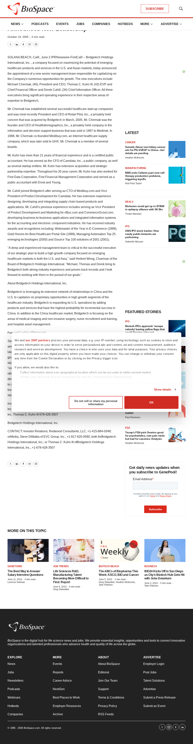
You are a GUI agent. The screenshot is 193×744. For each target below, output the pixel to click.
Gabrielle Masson (134, 241)
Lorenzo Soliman (16, 582)
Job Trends (61, 566)
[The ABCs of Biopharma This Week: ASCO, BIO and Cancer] (119, 550)
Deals (129, 201)
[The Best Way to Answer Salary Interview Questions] (28, 550)
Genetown (15, 566)
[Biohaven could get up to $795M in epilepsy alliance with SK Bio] (176, 208)
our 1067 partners (37, 340)
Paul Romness (132, 417)
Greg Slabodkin (61, 589)
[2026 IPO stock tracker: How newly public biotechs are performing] (176, 233)
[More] (22, 24)
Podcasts (40, 24)
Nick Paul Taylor (133, 183)
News (15, 24)
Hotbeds (125, 24)
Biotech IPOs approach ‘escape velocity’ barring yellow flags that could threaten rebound (145, 329)
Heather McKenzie (134, 157)
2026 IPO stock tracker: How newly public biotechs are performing (142, 234)
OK (151, 402)
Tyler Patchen (151, 585)
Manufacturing (135, 168)
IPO (127, 226)
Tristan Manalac (133, 214)
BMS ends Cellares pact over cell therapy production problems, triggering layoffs (144, 176)
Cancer (130, 142)
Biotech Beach (109, 566)
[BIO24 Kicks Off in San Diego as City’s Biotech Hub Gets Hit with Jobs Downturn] (164, 550)
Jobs (80, 24)
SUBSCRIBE (155, 8)
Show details (162, 389)
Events (62, 24)
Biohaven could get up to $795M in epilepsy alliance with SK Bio (144, 208)
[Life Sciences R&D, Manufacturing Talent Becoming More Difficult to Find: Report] (73, 550)
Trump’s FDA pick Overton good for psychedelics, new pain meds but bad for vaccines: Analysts (145, 435)
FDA (127, 427)
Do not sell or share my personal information (95, 402)
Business (150, 566)
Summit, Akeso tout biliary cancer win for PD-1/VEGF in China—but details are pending (145, 150)
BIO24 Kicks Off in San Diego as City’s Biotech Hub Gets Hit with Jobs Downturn (164, 575)
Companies (101, 24)
